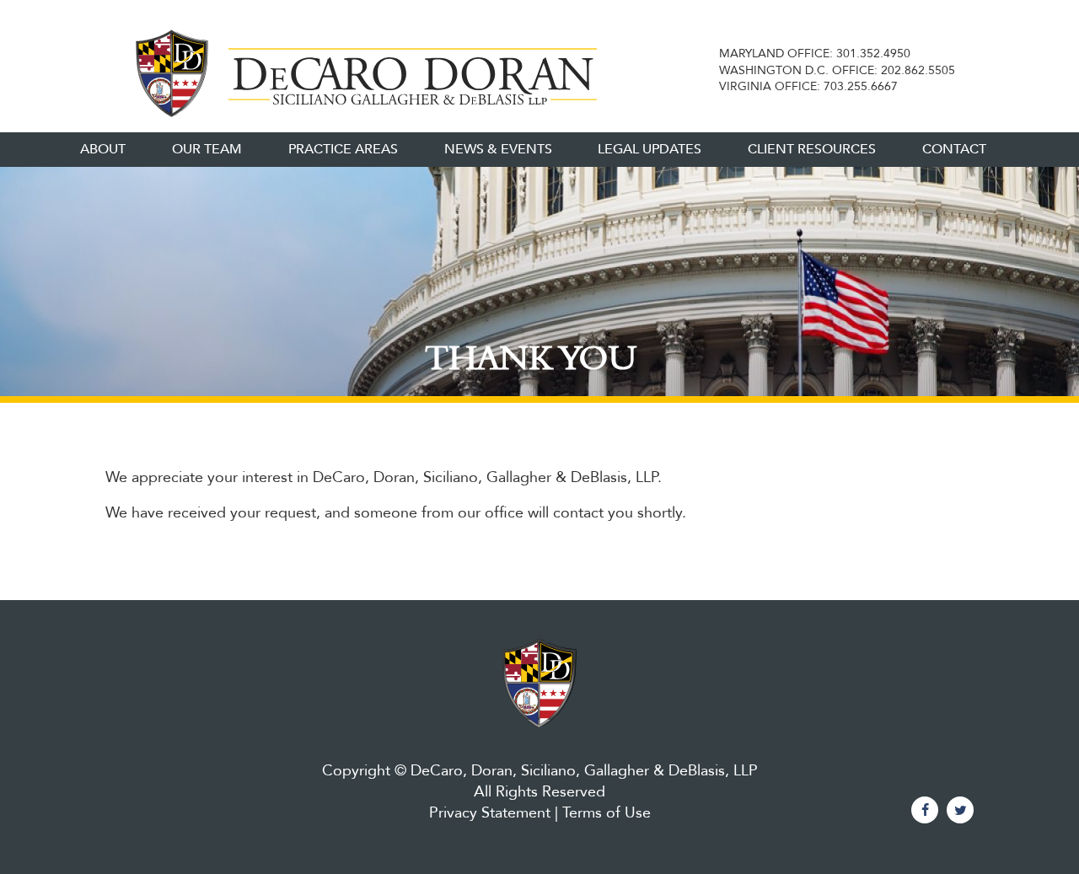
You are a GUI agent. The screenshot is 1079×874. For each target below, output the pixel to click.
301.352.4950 (873, 54)
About (103, 149)
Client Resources (812, 149)
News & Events (498, 149)
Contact (954, 149)
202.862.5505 (918, 70)
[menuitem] (102, 149)
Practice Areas (343, 149)
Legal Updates (649, 149)
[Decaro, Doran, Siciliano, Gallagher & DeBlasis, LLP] (360, 70)
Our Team (207, 149)
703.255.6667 (861, 86)
